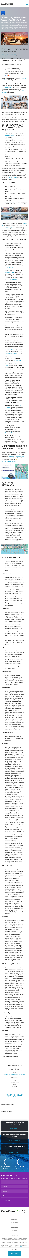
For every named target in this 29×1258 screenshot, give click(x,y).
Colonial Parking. (9, 433)
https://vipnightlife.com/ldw (9, 461)
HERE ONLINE (9, 267)
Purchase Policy (14, 1216)
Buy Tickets (14, 1253)
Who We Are (14, 1227)
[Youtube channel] (18, 1095)
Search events (13, 1140)
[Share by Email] (21, 1095)
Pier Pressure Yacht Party (8, 227)
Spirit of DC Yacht (12, 177)
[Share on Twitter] (11, 1095)
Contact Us (13, 1129)
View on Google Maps (11, 353)
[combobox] (14, 1195)
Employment (14, 1214)
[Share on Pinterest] (14, 1095)
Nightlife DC (13, 55)
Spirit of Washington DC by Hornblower (14, 1074)
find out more (13, 1152)
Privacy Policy (14, 1219)
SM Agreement (14, 1222)
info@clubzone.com (22, 1246)
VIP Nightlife (5, 55)
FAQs (14, 1233)
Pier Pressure (7, 87)
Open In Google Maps (14, 279)
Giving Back (15, 1235)
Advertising (14, 1224)
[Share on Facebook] (7, 1095)
